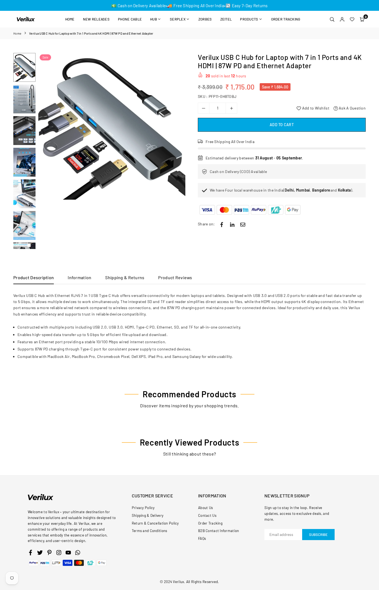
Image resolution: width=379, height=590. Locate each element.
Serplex (178, 19)
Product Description (33, 277)
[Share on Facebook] (221, 224)
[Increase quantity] (231, 108)
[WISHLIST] (352, 19)
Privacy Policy (143, 507)
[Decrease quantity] (203, 108)
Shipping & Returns (124, 277)
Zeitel (226, 19)
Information (79, 277)
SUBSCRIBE (318, 534)
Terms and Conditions (149, 530)
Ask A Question (352, 108)
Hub (153, 19)
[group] (111, 126)
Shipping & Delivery (147, 515)
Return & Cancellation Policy (155, 523)
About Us (205, 507)
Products (249, 19)
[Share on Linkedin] (232, 224)
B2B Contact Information (218, 530)
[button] (362, 19)
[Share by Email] (242, 224)
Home (70, 19)
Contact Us (207, 515)
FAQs (202, 538)
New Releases (96, 19)
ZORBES (205, 19)
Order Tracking (285, 19)
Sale (45, 57)
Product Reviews (175, 277)
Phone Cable (130, 19)
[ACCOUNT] (342, 19)
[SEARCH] (332, 19)
